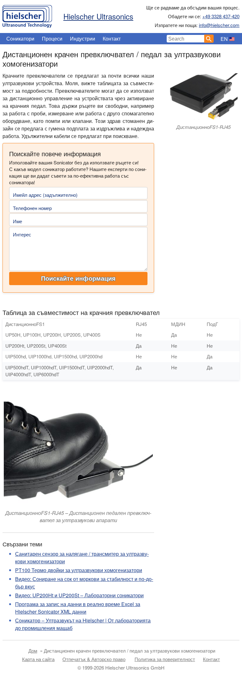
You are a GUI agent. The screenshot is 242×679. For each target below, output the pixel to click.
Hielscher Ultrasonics (98, 16)
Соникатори (20, 38)
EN (224, 38)
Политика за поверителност (165, 659)
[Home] (27, 15)
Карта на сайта (38, 659)
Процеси (52, 38)
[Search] (209, 39)
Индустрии (82, 38)
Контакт (112, 38)
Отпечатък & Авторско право (93, 659)
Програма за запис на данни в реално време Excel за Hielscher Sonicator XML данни (77, 607)
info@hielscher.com (219, 25)
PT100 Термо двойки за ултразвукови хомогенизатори (78, 570)
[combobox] (186, 38)
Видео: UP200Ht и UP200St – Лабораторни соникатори (79, 595)
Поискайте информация (78, 278)
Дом (32, 650)
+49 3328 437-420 (220, 16)
